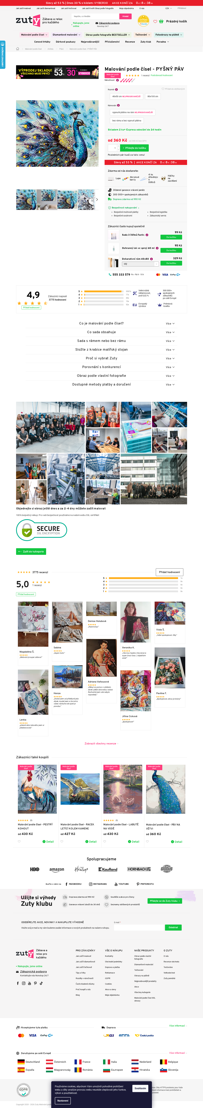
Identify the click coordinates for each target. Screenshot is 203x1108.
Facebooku (75, 884)
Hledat (125, 16)
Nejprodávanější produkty (145, 981)
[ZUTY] (35, 953)
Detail (50, 841)
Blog (78, 995)
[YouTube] (29, 983)
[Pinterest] (35, 983)
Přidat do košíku (134, 148)
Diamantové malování (143, 964)
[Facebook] (18, 983)
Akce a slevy (110, 989)
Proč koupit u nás (83, 989)
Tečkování (138, 970)
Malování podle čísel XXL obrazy (145, 999)
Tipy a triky (80, 972)
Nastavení (62, 1100)
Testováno (168, 967)
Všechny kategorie (142, 992)
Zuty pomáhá (169, 978)
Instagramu (100, 884)
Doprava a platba (112, 967)
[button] (169, 572)
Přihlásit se (173, 928)
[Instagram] (23, 983)
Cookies (108, 984)
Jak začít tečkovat (68, 8)
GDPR (107, 978)
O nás (141, 8)
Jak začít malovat (23, 8)
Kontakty (109, 956)
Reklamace (110, 972)
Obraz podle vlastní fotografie (142, 957)
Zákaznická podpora (109, 23)
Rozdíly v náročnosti (84, 978)
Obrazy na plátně (141, 975)
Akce (136, 986)
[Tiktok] (41, 983)
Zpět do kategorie (33, 551)
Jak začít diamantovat (46, 8)
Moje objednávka (126, 8)
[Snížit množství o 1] (118, 149)
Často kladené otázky (85, 984)
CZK (167, 8)
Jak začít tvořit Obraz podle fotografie (98, 8)
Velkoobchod (169, 972)
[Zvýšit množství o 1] (118, 146)
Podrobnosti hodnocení (161, 75)
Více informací (177, 1025)
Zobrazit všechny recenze (100, 743)
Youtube (124, 884)
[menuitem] (34, 34)
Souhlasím (140, 1088)
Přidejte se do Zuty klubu (163, 900)
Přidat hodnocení (31, 307)
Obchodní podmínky (113, 961)
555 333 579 (121, 274)
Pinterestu (147, 884)
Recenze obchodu (171, 961)
